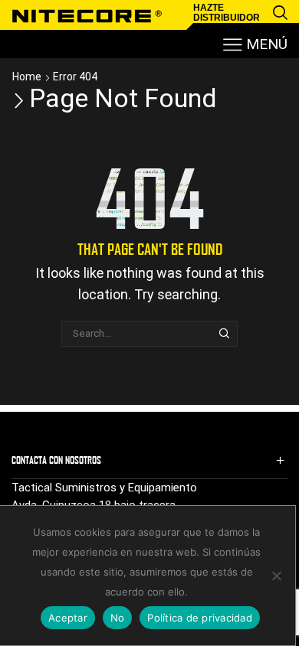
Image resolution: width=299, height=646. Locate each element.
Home (26, 76)
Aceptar (67, 618)
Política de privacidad (199, 618)
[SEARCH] (224, 334)
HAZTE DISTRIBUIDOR (226, 12)
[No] (276, 575)
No (117, 618)
